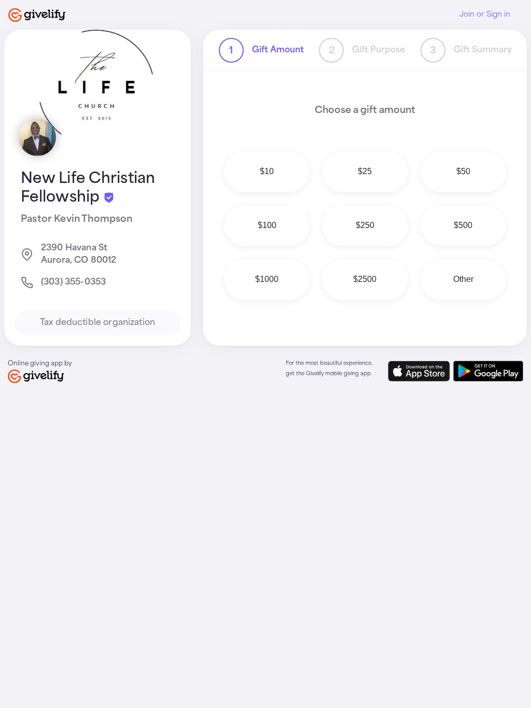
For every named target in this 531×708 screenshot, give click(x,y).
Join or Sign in (484, 14)
